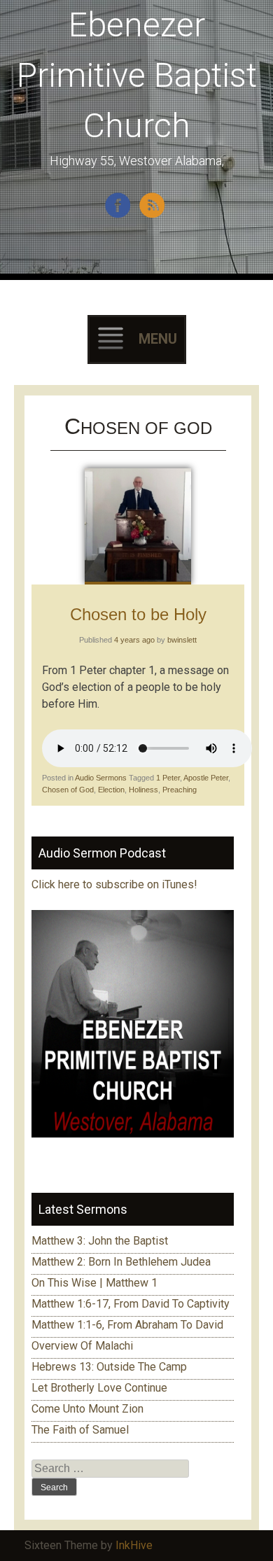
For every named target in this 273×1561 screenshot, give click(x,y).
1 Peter (168, 778)
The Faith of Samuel (80, 1429)
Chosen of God (68, 789)
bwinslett (182, 640)
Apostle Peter (205, 778)
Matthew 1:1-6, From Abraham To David (127, 1324)
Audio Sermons (101, 778)
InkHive (134, 1545)
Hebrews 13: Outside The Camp (109, 1366)
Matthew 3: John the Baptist (99, 1240)
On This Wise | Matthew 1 (94, 1282)
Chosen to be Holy (138, 614)
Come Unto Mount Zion (87, 1408)
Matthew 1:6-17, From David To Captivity (130, 1303)
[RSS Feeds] (153, 215)
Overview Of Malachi (82, 1345)
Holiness (143, 789)
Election (111, 789)
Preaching (179, 789)
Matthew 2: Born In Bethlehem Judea (121, 1261)
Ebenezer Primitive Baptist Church (137, 75)
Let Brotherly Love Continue (99, 1387)
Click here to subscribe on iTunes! (115, 884)
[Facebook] (119, 215)
